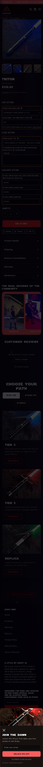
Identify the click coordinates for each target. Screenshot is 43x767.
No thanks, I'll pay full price (21, 759)
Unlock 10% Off (21, 754)
